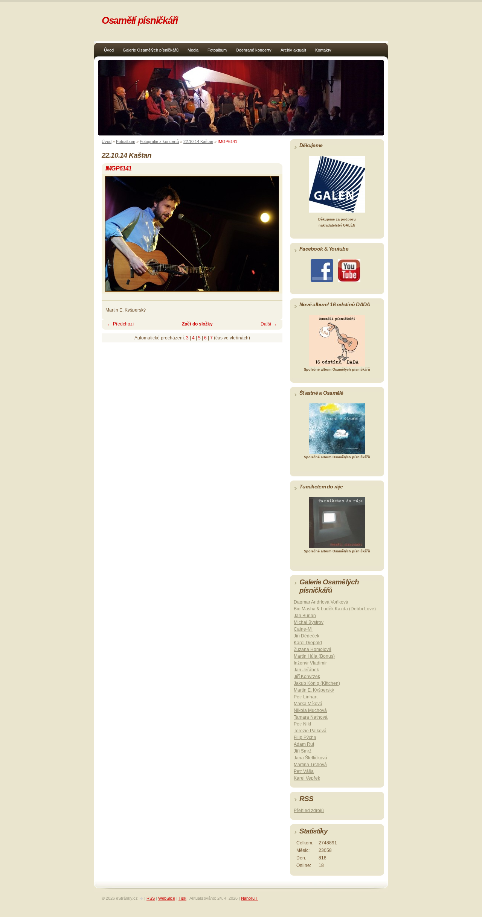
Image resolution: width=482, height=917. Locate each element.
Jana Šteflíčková (310, 757)
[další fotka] (270, 237)
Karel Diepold (308, 642)
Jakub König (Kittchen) (317, 683)
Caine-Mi (303, 629)
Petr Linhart (305, 697)
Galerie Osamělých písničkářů (150, 50)
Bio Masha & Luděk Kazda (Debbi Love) (335, 608)
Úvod (109, 50)
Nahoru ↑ (249, 898)
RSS (150, 898)
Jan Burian (305, 615)
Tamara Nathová (311, 717)
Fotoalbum (217, 50)
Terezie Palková (310, 730)
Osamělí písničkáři (140, 20)
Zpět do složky (197, 324)
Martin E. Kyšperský (314, 690)
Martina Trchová (310, 764)
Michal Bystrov (308, 622)
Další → (269, 324)
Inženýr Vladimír (310, 663)
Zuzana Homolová (312, 649)
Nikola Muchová (310, 710)
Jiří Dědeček (306, 636)
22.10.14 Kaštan (198, 141)
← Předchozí (120, 324)
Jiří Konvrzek (307, 676)
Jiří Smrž (302, 751)
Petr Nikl (302, 724)
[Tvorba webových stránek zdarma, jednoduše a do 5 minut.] (141, 898)
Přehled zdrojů (309, 810)
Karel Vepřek (307, 778)
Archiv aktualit (293, 50)
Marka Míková (308, 703)
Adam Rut (304, 744)
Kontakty (323, 50)
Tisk (182, 898)
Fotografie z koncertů (159, 141)
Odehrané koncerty (254, 50)
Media (193, 50)
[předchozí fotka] (113, 237)
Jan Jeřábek (306, 669)
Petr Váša (304, 771)
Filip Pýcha (305, 737)
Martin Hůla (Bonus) (314, 656)
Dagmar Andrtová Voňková (321, 602)
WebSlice (166, 898)
